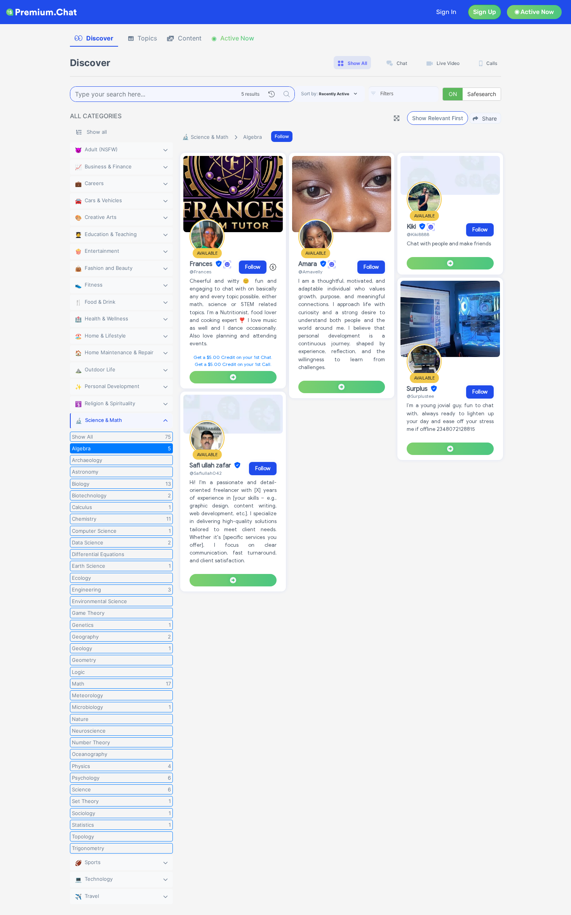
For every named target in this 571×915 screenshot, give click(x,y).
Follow (282, 136)
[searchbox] (415, 93)
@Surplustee (420, 396)
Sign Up (484, 12)
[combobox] (404, 94)
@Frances (200, 272)
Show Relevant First (437, 118)
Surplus (418, 389)
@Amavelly (310, 272)
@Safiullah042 (206, 473)
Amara (308, 264)
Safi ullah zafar (211, 465)
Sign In (446, 12)
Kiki (412, 227)
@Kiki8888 (418, 234)
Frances (202, 264)
